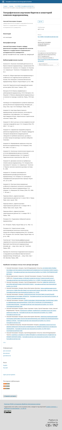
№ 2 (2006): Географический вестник (24, 6)
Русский (5, 368)
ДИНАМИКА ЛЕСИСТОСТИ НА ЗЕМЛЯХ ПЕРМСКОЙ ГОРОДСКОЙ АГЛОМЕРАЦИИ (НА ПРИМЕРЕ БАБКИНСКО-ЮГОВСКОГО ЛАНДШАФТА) (31, 326)
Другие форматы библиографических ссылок (46, 64)
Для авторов (6, 353)
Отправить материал (10, 396)
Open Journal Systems (9, 374)
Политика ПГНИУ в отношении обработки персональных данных (22, 404)
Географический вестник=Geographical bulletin (19, 1)
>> (4, 342)
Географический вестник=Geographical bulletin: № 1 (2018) (22, 292)
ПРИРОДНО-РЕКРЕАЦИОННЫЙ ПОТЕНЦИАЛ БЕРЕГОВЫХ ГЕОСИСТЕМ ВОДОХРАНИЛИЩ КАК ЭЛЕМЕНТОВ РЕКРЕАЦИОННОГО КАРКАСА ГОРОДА (32, 318)
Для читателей (7, 351)
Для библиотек (7, 355)
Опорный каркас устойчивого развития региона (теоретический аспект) (33, 278)
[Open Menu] (3, 1)
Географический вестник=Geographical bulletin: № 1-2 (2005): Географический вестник (30, 280)
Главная (5, 6)
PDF (41, 21)
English (5, 365)
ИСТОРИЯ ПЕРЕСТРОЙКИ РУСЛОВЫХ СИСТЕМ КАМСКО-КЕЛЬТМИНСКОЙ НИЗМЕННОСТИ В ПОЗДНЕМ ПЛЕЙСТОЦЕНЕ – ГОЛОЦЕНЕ (32, 270)
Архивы (11, 6)
